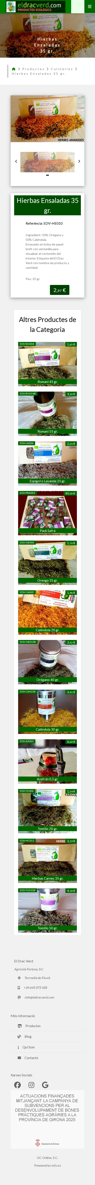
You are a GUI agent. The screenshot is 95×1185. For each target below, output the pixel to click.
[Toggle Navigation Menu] (89, 6)
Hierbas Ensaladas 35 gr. (39, 73)
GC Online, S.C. (47, 1157)
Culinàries (62, 69)
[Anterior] (16, 161)
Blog (28, 1036)
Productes (33, 69)
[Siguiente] (79, 161)
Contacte (31, 1058)
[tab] (47, 175)
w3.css (56, 1165)
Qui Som (29, 1047)
